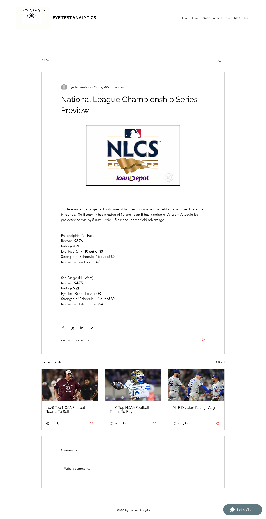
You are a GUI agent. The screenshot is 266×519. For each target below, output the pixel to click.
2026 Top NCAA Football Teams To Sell (66, 409)
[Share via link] (91, 328)
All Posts (46, 60)
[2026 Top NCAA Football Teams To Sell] (70, 385)
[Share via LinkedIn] (82, 328)
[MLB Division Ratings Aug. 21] (196, 385)
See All (220, 361)
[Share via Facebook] (63, 328)
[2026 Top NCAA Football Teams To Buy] (133, 385)
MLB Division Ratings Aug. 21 (194, 409)
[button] (219, 60)
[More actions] (202, 87)
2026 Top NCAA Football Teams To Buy (129, 409)
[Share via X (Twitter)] (72, 328)
